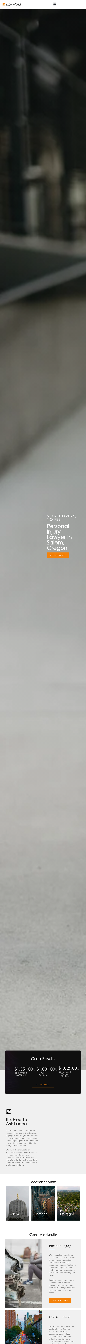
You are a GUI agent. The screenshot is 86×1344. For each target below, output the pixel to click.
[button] (54, 4)
